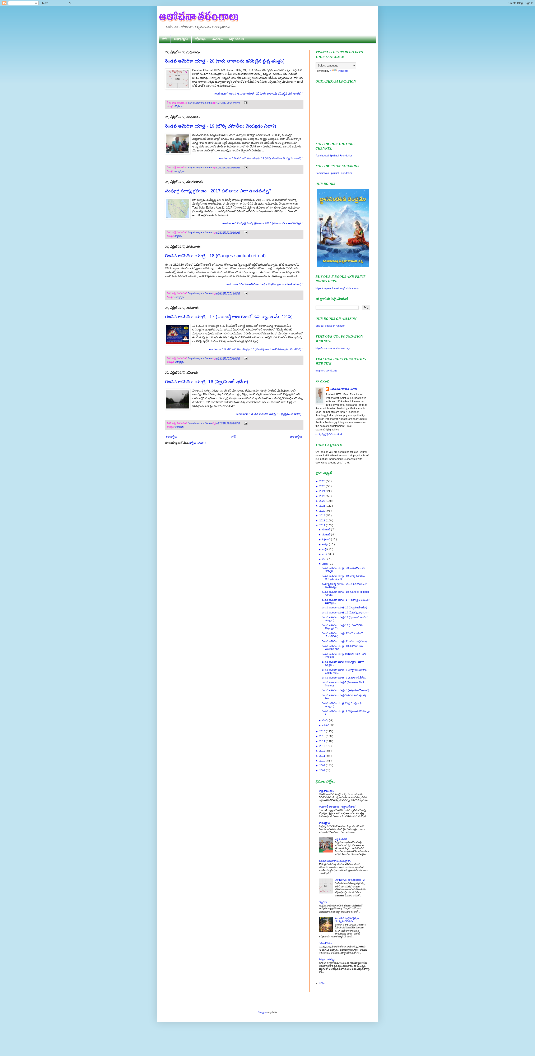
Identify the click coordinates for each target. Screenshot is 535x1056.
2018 (322, 520)
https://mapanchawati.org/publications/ (337, 288)
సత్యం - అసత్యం (327, 959)
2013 (322, 746)
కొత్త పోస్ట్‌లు (171, 436)
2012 (322, 750)
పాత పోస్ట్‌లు (296, 436)
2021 (322, 505)
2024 (322, 491)
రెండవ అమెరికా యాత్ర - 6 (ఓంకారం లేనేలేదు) (344, 677)
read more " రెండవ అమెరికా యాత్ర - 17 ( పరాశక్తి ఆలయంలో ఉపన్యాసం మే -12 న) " (256, 349)
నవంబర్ (326, 534)
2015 (322, 736)
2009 (322, 765)
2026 (322, 481)
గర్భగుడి (323, 902)
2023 (322, 496)
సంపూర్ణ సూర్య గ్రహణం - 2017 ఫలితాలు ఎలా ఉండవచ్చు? (218, 190)
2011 (322, 755)
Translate (343, 70)
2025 (322, 486)
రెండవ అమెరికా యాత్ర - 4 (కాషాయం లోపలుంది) (345, 690)
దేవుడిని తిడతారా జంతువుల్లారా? (335, 860)
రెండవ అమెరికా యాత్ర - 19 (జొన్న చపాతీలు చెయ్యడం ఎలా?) (220, 126)
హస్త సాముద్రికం (326, 790)
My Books (236, 39)
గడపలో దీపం (325, 943)
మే (324, 559)
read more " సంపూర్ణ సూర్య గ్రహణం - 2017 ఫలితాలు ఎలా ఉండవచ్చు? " (262, 223)
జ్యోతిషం (200, 39)
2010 (322, 760)
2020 (322, 510)
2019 (322, 515)
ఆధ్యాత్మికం (181, 39)
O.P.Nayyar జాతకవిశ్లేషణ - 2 (350, 879)
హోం (164, 39)
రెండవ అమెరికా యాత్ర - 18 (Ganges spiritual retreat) (215, 255)
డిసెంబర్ (326, 529)
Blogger (262, 1012)
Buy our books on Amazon (330, 325)
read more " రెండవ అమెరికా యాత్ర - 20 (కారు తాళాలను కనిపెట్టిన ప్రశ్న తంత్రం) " (258, 93)
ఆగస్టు (325, 544)
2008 (322, 770)
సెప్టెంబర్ (326, 539)
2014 (322, 741)
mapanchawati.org (326, 370)
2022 (322, 500)
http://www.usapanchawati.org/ (333, 348)
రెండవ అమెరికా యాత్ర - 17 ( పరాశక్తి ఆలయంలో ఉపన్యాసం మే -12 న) (229, 316)
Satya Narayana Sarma (200, 102)
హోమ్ (234, 436)
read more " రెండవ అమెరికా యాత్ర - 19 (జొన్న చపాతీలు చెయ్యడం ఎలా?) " (261, 158)
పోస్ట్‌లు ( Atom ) (197, 442)
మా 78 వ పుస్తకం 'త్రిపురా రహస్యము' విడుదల (347, 920)
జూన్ (325, 554)
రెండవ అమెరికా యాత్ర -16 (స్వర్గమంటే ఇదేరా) (206, 381)
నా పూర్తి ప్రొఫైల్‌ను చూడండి (329, 434)
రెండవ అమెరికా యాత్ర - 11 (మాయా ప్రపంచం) (344, 641)
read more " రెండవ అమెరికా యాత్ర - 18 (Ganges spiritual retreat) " (264, 284)
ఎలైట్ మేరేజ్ (341, 838)
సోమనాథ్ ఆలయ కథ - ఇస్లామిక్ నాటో (337, 806)
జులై (324, 549)
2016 (322, 731)
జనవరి (326, 725)
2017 (322, 525)
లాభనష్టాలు (324, 822)
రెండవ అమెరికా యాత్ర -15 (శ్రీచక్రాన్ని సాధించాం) (345, 612)
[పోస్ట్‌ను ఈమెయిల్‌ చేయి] (245, 102)
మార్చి (325, 720)
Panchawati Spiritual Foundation (334, 155)
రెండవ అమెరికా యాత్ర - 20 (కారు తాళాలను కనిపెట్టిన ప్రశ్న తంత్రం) (224, 61)
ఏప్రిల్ (325, 563)
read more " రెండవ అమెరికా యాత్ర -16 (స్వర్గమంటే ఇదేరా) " (269, 414)
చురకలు (217, 39)
